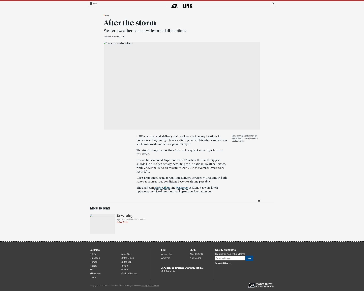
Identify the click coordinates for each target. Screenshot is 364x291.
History (93, 265)
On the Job (126, 261)
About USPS (196, 254)
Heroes (93, 261)
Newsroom (195, 257)
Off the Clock (127, 257)
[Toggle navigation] (91, 3)
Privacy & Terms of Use (150, 285)
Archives (165, 257)
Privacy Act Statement (223, 263)
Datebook (95, 257)
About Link (166, 254)
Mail (92, 269)
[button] (272, 3)
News (107, 15)
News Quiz (126, 254)
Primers (124, 269)
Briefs (93, 254)
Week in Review (129, 273)
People (124, 265)
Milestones (95, 273)
